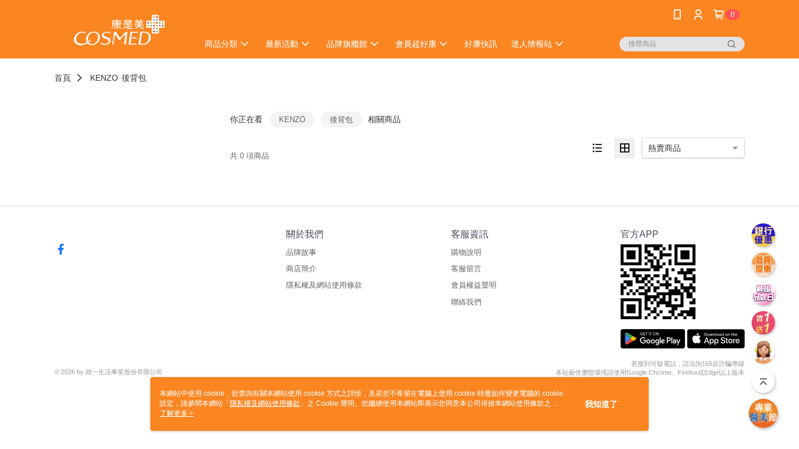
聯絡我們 (466, 302)
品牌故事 (301, 252)
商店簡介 (301, 268)
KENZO (104, 77)
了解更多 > (177, 413)
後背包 (134, 77)
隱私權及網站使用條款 (324, 285)
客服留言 (466, 268)
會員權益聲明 (474, 285)
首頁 (62, 77)
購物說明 (466, 252)
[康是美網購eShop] (119, 31)
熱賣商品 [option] (664, 148)
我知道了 (601, 404)
